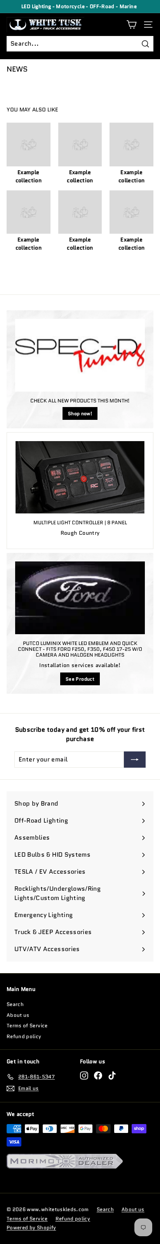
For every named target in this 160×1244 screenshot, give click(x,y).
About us (18, 1015)
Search (15, 1004)
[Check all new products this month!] (80, 355)
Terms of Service (27, 1025)
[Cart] (131, 24)
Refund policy (24, 1036)
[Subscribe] (135, 759)
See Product (80, 679)
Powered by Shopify (31, 1227)
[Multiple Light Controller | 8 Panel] (80, 477)
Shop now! (80, 413)
